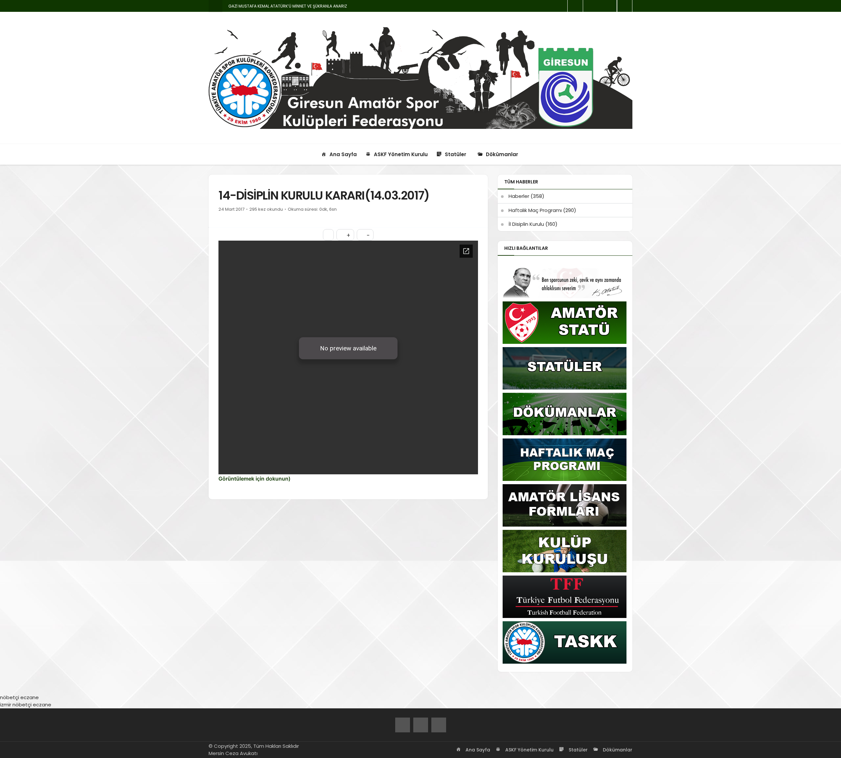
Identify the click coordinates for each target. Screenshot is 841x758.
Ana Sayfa (477, 749)
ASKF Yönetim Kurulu (529, 749)
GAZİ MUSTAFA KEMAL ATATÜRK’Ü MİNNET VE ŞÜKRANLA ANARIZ (287, 6)
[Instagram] (438, 725)
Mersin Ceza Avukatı (233, 753)
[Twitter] (420, 725)
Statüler (577, 749)
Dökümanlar (617, 749)
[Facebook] (402, 725)
